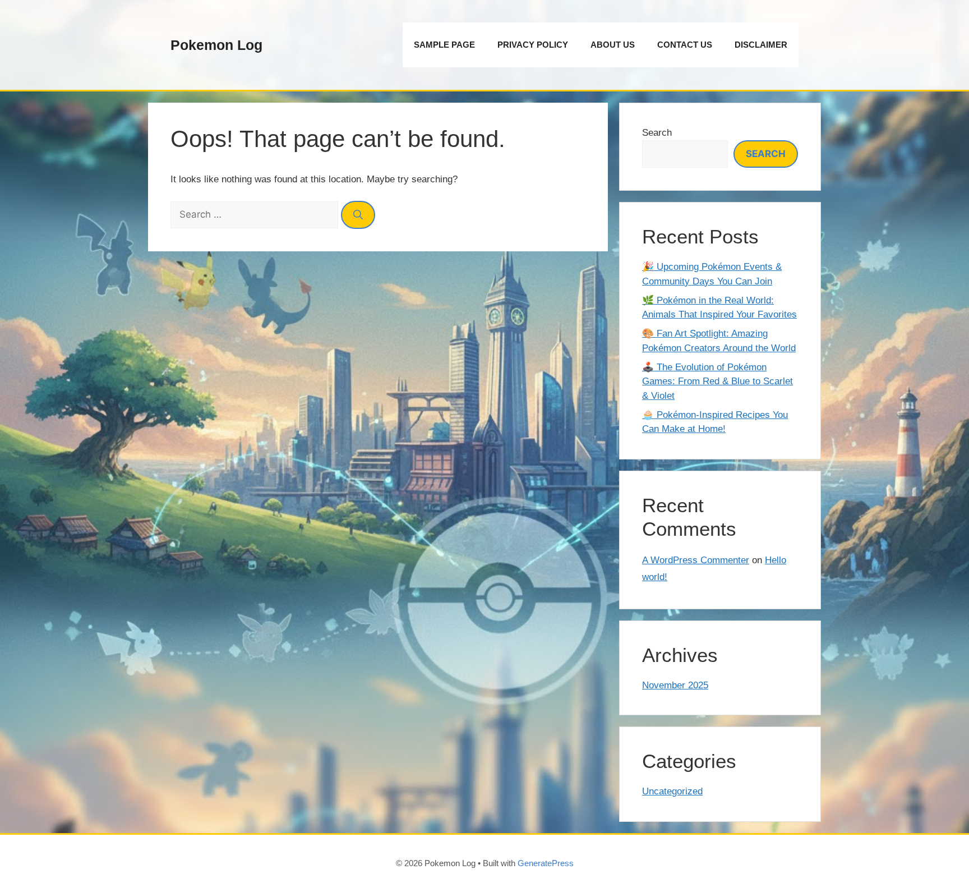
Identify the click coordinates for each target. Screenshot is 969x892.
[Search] (358, 215)
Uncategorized (672, 791)
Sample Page (444, 44)
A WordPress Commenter (695, 560)
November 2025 (675, 685)
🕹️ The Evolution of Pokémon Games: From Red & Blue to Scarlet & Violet (717, 381)
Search (657, 132)
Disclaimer (761, 44)
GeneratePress (546, 863)
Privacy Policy (532, 44)
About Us (612, 44)
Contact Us (684, 44)
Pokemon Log (216, 45)
